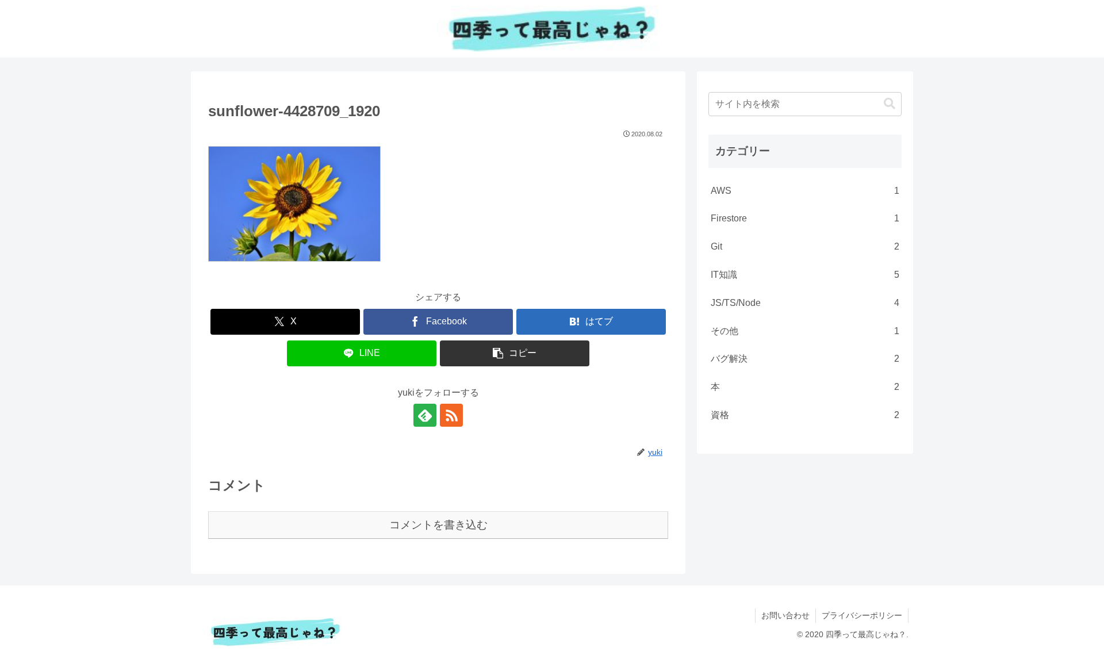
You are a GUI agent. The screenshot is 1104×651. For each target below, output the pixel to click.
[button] (514, 353)
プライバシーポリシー (862, 615)
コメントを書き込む (438, 525)
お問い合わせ (785, 615)
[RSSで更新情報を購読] (451, 415)
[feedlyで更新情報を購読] (424, 415)
